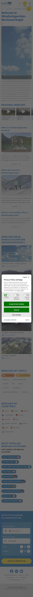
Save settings (16, 315)
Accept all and (16, 304)
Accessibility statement (10, 320)
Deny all (16, 310)
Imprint (27, 320)
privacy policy (20, 291)
